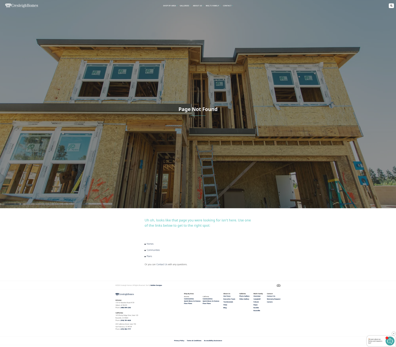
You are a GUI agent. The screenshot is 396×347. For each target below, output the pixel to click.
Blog (225, 308)
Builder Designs (156, 285)
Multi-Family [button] (212, 6)
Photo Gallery (244, 296)
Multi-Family (258, 294)
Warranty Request (273, 299)
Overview (256, 296)
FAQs (225, 305)
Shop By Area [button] (169, 6)
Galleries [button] (184, 6)
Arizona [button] (186, 296)
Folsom (256, 302)
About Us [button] (197, 6)
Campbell (256, 299)
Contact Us (161, 264)
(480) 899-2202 (125, 308)
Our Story (226, 296)
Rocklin (256, 308)
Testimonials (228, 302)
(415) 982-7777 (125, 329)
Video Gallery (244, 299)
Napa (255, 305)
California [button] (206, 296)
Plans (149, 256)
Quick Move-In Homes (192, 301)
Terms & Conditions (194, 341)
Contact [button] (227, 6)
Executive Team (229, 299)
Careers (270, 302)
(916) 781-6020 (125, 320)
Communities (153, 249)
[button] (170, 6)
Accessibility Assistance (213, 341)
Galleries (242, 294)
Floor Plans (188, 303)
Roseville (256, 311)
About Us (226, 294)
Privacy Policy (179, 341)
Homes (150, 243)
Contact (270, 294)
